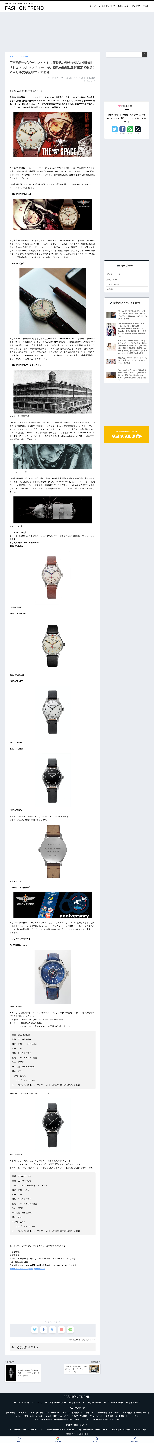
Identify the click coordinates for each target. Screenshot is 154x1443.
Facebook (122, 133)
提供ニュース (112, 279)
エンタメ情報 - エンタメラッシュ (46, 1413)
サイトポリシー (78, 1403)
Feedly (130, 133)
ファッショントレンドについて (102, 6)
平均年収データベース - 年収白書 (60, 1430)
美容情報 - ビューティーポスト (137, 1413)
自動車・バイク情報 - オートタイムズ (123, 1416)
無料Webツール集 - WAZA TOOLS (93, 1430)
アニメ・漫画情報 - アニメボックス (78, 1413)
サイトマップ (134, 1403)
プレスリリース (89, 1340)
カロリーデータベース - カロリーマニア (26, 1430)
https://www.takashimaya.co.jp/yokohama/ (27, 1269)
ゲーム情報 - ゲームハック (109, 1413)
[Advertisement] (77, 31)
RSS (138, 133)
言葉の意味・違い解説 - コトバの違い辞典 (129, 1430)
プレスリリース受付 (140, 6)
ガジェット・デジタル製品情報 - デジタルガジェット (58, 1419)
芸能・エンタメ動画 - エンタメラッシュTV (102, 1419)
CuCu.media (114, 284)
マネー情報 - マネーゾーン (58, 1416)
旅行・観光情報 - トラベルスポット (88, 1416)
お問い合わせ (123, 6)
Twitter (115, 133)
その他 (109, 289)
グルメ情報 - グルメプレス (17, 1413)
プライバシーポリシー (57, 1403)
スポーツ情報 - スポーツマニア (30, 1416)
